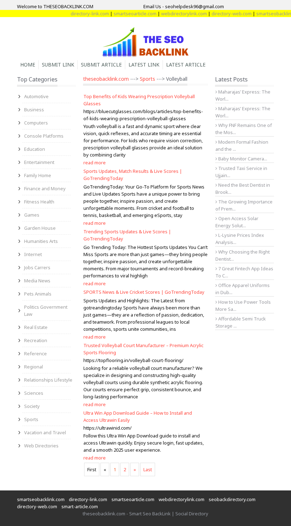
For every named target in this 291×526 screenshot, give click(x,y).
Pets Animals (37, 294)
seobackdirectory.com (232, 499)
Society (32, 406)
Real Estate (36, 327)
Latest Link (143, 64)
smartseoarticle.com (129, 13)
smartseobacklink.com (41, 499)
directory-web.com (226, 13)
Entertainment (39, 162)
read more (94, 162)
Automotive (36, 96)
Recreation (35, 340)
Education (34, 149)
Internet (33, 254)
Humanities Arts (41, 241)
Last (147, 469)
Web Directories (41, 445)
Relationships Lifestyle (48, 380)
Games (31, 215)
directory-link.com (84, 13)
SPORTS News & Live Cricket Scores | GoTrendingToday (143, 292)
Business (34, 109)
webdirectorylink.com (179, 13)
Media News (37, 280)
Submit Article (101, 64)
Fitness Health (39, 201)
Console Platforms (44, 136)
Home (27, 64)
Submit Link (58, 64)
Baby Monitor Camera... (242, 158)
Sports (31, 419)
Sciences (33, 393)
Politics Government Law (45, 310)
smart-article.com (79, 506)
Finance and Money (45, 188)
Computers (36, 122)
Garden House (40, 228)
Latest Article (185, 64)
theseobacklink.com (106, 78)
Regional (33, 366)
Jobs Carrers (37, 267)
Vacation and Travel (45, 432)
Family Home (37, 175)
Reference (35, 353)
